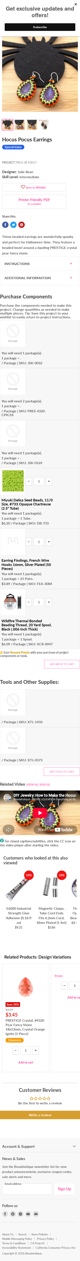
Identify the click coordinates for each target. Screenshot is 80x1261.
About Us (8, 1234)
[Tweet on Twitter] (13, 225)
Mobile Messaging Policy (17, 1238)
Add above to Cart (62, 664)
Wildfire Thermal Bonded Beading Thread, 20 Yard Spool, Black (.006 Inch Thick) (26, 625)
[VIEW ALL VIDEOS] (38, 784)
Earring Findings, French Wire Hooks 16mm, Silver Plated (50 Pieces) (26, 564)
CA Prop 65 (38, 1243)
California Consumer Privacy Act (56, 1247)
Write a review (40, 1115)
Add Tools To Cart (61, 771)
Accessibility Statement (16, 1247)
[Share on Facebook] (5, 225)
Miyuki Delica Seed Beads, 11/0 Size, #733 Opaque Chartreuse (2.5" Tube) (27, 504)
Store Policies (39, 1234)
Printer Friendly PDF (34, 201)
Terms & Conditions (14, 1243)
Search (22, 1234)
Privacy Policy (45, 1238)
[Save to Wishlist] (23, 187)
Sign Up (64, 1188)
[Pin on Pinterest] (21, 225)
